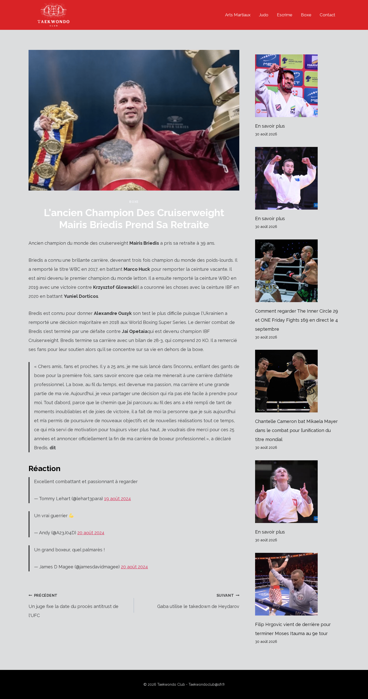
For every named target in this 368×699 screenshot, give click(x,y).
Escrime (284, 14)
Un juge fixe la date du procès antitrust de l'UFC (73, 605)
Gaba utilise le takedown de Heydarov (198, 601)
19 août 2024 (117, 498)
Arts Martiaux (238, 14)
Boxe (306, 14)
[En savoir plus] (297, 85)
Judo (263, 14)
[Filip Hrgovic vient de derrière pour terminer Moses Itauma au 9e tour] (297, 584)
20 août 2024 (90, 532)
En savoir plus (270, 126)
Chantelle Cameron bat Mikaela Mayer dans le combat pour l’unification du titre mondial (296, 430)
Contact (327, 14)
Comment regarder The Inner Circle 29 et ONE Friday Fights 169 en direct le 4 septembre (296, 320)
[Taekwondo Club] (54, 15)
